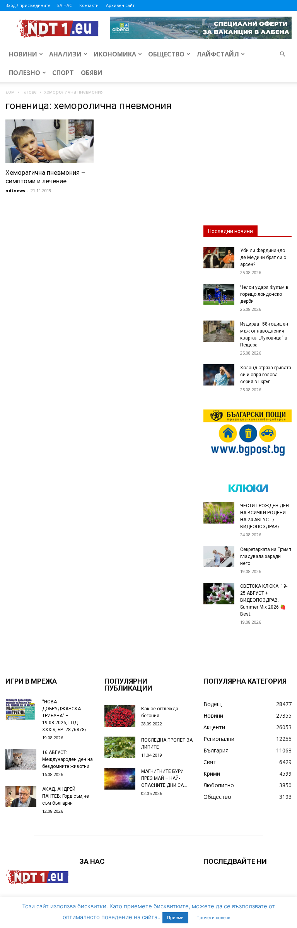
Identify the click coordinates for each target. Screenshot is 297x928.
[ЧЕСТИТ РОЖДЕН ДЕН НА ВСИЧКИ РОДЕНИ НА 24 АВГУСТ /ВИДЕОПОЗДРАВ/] (218, 513)
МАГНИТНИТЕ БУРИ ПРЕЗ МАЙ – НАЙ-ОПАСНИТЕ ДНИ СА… (164, 778)
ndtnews (15, 190)
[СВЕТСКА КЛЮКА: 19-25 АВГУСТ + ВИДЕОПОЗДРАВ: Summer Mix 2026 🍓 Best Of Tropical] (218, 593)
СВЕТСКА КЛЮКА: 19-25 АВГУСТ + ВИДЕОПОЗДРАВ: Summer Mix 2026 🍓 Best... (263, 600)
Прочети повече (213, 917)
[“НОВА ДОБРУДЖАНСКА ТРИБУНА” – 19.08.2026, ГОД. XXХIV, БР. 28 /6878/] (20, 709)
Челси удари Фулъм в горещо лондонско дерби (264, 294)
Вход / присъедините (28, 5)
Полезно (24, 72)
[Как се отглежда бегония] (119, 716)
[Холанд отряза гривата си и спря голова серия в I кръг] (218, 375)
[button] (282, 54)
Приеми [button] (175, 917)
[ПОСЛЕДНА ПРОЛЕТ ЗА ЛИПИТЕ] (119, 747)
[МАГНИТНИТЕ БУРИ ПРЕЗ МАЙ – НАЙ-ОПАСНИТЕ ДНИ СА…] (119, 779)
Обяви (91, 72)
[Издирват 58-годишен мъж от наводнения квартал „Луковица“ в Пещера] (218, 331)
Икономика (115, 54)
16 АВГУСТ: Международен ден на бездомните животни (67, 759)
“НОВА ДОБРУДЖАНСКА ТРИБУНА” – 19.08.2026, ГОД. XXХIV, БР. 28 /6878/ (64, 715)
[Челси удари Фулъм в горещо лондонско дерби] (218, 294)
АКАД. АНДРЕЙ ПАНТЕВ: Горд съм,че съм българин (65, 796)
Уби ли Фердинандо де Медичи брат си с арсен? (263, 257)
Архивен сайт (120, 5)
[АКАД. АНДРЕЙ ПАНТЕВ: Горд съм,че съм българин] (20, 796)
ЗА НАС (64, 5)
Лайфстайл (217, 54)
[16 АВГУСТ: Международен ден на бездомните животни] (20, 759)
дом (10, 92)
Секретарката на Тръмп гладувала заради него (265, 556)
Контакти (89, 5)
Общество (166, 54)
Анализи (65, 54)
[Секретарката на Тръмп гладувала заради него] (218, 556)
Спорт (63, 72)
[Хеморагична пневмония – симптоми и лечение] (49, 141)
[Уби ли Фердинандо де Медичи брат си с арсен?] (218, 257)
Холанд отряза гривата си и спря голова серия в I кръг (265, 374)
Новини (23, 54)
